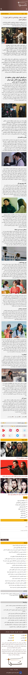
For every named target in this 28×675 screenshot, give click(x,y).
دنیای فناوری (23, 511)
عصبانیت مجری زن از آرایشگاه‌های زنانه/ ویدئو (17, 552)
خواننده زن (23, 638)
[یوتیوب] (17, 430)
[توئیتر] (12, 426)
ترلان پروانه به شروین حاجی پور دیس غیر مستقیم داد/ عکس (14, 550)
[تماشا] (3, 430)
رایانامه (26, 526)
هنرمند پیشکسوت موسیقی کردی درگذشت (18, 567)
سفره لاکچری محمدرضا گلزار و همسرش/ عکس (16, 613)
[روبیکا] (10, 436)
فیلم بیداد (10, 638)
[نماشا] (3, 436)
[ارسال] (3, 423)
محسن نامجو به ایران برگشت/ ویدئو (19, 545)
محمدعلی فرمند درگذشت (21, 554)
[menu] (26, 9)
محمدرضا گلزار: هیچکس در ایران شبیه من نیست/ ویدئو (15, 580)
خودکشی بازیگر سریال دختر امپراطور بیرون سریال (17, 494)
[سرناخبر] (21, 3)
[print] (2, 423)
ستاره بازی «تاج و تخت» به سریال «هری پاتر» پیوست (16, 563)
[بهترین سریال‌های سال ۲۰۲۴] (14, 449)
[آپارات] (10, 430)
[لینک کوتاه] (5, 423)
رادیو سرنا (21, 632)
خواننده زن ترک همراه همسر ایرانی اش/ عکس (16, 615)
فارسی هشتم (23, 517)
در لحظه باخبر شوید (21, 500)
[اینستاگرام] (24, 436)
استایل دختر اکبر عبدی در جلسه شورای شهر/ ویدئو (16, 572)
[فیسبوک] (11, 426)
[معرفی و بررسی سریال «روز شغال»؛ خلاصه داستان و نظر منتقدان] (14, 467)
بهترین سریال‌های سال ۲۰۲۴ (21, 458)
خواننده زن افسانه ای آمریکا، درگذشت (19, 565)
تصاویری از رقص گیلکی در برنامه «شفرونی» (17, 626)
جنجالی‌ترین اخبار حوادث (20, 505)
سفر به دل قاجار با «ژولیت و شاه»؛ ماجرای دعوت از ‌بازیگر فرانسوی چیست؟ (10, 594)
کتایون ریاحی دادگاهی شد (20, 607)
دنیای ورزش (23, 513)
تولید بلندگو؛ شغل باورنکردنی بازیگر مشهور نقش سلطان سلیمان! (13, 618)
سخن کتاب (8, 632)
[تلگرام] (14, 426)
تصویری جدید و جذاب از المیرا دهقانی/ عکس (17, 569)
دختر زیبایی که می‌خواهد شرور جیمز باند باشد (17, 585)
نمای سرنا (12, 632)
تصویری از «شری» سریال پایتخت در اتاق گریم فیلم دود (15, 624)
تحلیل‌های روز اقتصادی (21, 503)
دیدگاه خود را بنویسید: (24, 530)
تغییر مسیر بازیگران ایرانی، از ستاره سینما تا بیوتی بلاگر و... (15, 558)
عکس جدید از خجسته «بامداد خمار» (19, 578)
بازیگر (11, 635)
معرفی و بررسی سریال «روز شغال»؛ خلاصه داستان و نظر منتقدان (14, 476)
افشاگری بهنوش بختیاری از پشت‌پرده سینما (18, 587)
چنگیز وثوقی (10, 640)
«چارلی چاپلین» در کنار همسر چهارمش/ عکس (16, 620)
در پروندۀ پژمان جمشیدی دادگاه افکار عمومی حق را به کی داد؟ (14, 561)
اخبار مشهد (23, 515)
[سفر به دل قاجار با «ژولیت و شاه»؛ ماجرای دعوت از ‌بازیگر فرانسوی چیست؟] (23, 595)
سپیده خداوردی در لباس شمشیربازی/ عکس (18, 576)
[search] (1, 9)
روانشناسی (23, 416)
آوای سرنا (17, 632)
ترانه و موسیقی (22, 507)
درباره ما (11, 669)
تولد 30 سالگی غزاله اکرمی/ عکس (20, 547)
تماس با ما (16, 669)
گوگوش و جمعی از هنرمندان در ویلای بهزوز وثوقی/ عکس (15, 583)
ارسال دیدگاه (4, 540)
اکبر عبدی (23, 640)
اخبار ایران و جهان (22, 509)
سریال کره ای (10, 416)
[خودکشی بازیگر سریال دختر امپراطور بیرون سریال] (14, 485)
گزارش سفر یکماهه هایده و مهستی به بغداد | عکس (15, 605)
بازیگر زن (23, 635)
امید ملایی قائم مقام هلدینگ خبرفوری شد (18, 556)
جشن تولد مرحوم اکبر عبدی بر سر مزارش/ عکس (17, 574)
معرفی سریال (17, 416)
